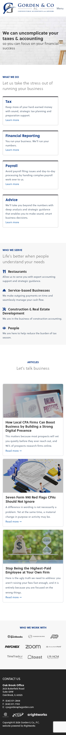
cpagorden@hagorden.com (20, 707)
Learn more (18, 120)
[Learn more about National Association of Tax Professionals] (17, 715)
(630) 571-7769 (12, 704)
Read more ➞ (33, 451)
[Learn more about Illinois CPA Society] (6, 715)
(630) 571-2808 (13, 700)
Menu (60, 8)
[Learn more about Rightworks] (37, 715)
